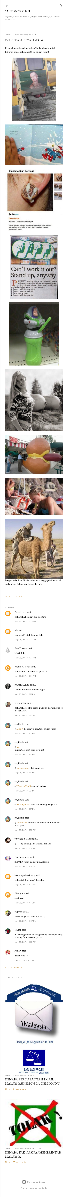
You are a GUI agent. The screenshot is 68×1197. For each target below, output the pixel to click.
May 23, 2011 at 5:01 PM (25, 676)
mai (18, 747)
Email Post (18, 596)
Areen (18, 950)
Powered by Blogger (36, 1182)
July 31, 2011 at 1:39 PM (25, 960)
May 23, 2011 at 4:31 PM (25, 658)
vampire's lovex (23, 838)
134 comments (19, 1089)
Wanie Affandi (22, 666)
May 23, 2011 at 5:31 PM (25, 733)
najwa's (18, 911)
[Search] (61, 5)
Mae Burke (42, 1188)
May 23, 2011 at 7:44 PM (25, 903)
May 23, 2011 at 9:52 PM (25, 942)
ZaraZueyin (21, 648)
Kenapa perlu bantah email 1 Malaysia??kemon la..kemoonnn (32, 1081)
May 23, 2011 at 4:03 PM (26, 621)
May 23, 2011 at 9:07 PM (25, 921)
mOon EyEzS (22, 684)
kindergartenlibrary (25, 875)
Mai (17, 630)
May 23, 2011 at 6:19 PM (25, 884)
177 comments (19, 1162)
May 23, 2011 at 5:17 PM (25, 694)
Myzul (18, 929)
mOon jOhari (23, 804)
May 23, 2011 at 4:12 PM (25, 639)
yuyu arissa (21, 703)
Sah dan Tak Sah (17, 11)
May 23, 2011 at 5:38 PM (25, 848)
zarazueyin (22, 768)
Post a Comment (14, 967)
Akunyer (19, 893)
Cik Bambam (22, 857)
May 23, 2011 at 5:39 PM (25, 866)
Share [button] (7, 596)
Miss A (19, 728)
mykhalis (19, 724)
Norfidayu (21, 822)
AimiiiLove (20, 612)
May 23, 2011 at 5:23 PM (25, 715)
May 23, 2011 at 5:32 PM (25, 830)
